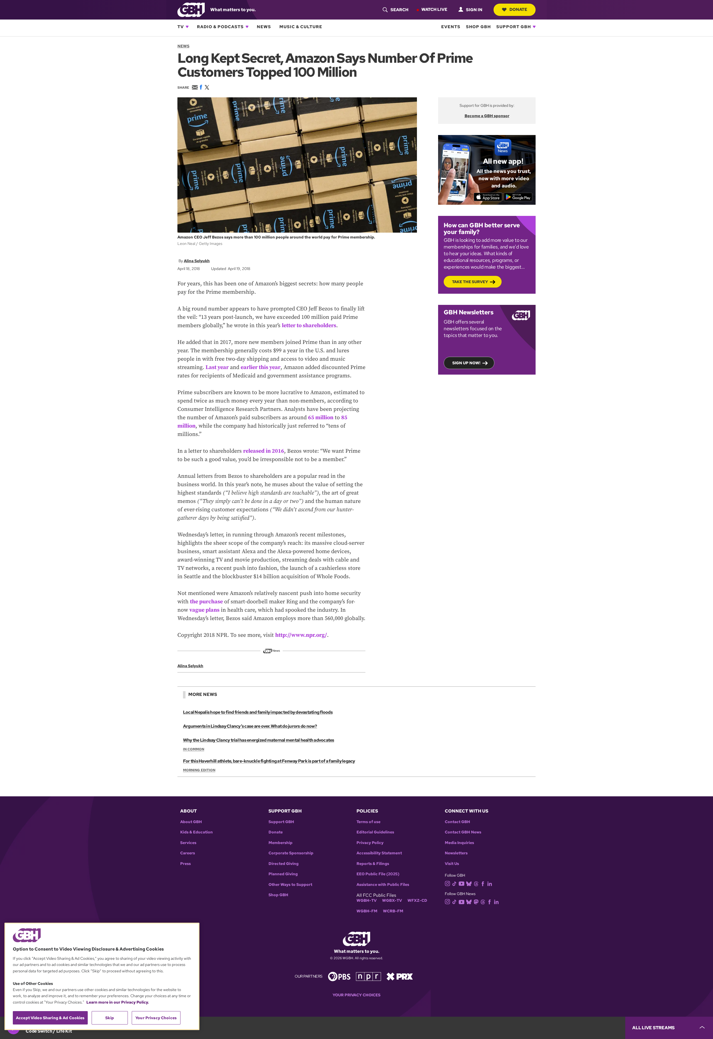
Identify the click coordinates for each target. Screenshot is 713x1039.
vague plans (204, 610)
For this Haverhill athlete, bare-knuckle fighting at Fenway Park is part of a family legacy (269, 761)
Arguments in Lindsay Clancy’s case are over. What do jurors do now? (250, 726)
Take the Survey (470, 281)
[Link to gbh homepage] (191, 9)
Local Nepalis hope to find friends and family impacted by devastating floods (258, 712)
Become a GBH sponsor (487, 115)
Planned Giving (283, 874)
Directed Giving (283, 863)
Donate (518, 9)
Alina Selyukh (197, 260)
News (264, 27)
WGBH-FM (366, 911)
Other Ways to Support (290, 884)
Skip (109, 1017)
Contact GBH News (463, 832)
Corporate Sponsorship (290, 853)
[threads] (476, 883)
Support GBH (513, 27)
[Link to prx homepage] (400, 976)
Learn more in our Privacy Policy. (117, 1002)
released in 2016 (263, 451)
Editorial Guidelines (375, 832)
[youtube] (461, 883)
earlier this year (260, 367)
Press (185, 863)
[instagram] (447, 883)
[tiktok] (454, 883)
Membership (280, 842)
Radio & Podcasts (220, 27)
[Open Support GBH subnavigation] (534, 26)
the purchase (206, 601)
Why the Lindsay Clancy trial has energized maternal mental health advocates (258, 740)
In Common (193, 749)
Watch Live (434, 9)
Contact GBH (457, 821)
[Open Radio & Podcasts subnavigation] (247, 26)
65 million (320, 417)
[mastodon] (476, 901)
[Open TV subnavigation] (187, 26)
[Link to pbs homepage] (339, 976)
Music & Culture (300, 27)
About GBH (191, 821)
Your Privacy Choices (356, 995)
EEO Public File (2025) (377, 874)
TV (180, 27)
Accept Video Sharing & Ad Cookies (50, 1017)
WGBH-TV (366, 900)
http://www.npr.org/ (301, 635)
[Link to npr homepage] (368, 976)
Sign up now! (466, 362)
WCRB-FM (393, 911)
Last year (217, 367)
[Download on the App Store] (488, 197)
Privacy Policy (370, 842)
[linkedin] (489, 883)
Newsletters (456, 853)
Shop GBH (478, 27)
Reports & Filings (372, 863)
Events (450, 27)
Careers (187, 853)
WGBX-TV (392, 900)
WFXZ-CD (417, 900)
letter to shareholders (309, 325)
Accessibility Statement (379, 853)
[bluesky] (469, 883)
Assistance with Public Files (382, 884)
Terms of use (368, 821)
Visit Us (452, 863)
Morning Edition (199, 770)
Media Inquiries (459, 842)
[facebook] (482, 883)
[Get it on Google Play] (518, 197)
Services (188, 842)
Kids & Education (196, 832)
